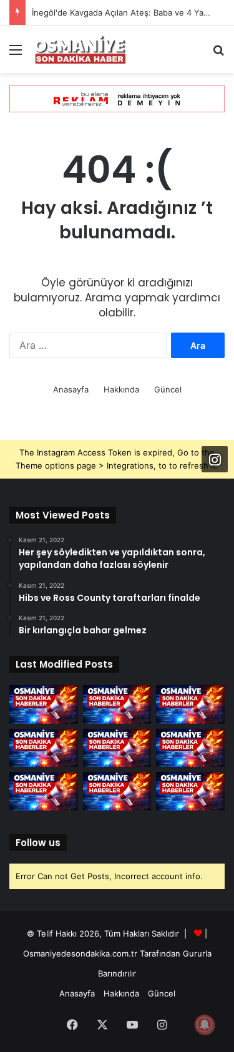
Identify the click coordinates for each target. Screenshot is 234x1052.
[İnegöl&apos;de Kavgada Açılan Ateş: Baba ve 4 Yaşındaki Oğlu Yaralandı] (190, 704)
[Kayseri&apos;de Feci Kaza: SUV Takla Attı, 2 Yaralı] (190, 748)
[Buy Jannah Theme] (117, 98)
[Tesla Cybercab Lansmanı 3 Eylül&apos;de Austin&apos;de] (117, 704)
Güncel (168, 389)
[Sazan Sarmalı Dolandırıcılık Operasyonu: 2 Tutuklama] (43, 704)
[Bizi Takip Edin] (215, 459)
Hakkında (121, 389)
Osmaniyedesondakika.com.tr (80, 953)
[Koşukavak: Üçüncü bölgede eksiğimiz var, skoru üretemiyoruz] (43, 791)
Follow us (38, 842)
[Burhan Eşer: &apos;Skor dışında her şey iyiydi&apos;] (117, 748)
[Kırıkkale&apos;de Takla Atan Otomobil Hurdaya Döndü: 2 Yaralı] (43, 748)
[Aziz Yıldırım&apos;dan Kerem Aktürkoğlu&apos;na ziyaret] (190, 791)
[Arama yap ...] (218, 54)
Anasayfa (71, 389)
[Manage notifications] (205, 1025)
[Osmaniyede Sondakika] (81, 49)
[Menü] (15, 54)
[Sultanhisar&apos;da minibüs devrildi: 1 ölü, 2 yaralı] (117, 791)
